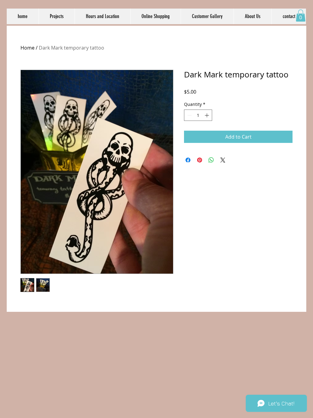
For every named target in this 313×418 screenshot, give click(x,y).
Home (27, 47)
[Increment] (207, 115)
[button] (301, 15)
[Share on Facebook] (188, 160)
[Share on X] (222, 160)
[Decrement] (189, 115)
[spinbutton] (198, 115)
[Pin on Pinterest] (199, 160)
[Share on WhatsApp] (211, 160)
